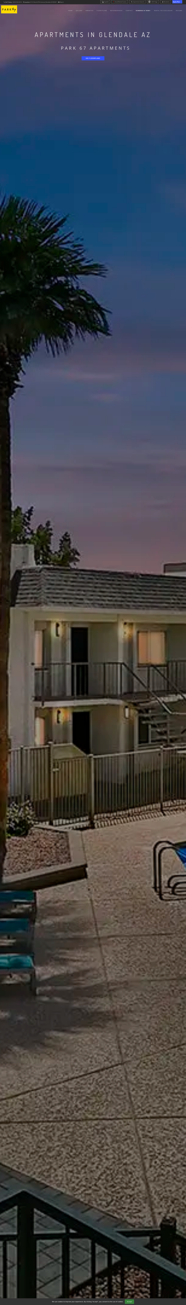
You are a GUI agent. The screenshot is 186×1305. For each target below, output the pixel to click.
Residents (167, 2)
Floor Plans (102, 10)
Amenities (89, 10)
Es (106, 2)
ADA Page (154, 2)
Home (70, 10)
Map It (62, 2)
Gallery (79, 10)
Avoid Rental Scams (120, 2)
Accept (129, 1302)
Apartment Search (138, 2)
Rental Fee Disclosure (163, 10)
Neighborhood (116, 10)
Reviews (179, 10)
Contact (129, 10)
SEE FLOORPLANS (93, 58)
